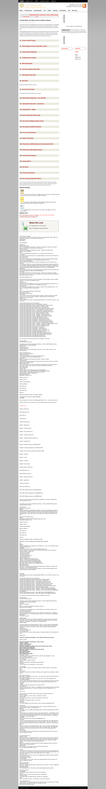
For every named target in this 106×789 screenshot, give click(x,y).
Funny (48, 15)
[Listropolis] (32, 5)
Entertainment (28, 10)
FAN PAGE (83, 30)
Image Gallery (45, 1)
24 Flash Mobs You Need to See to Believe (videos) (35, 20)
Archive (53, 1)
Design (21, 10)
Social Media (62, 10)
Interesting (54, 15)
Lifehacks (55, 10)
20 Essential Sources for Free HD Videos (28, 217)
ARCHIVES (77, 48)
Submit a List (29, 1)
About (36, 1)
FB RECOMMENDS (75, 30)
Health (49, 10)
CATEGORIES (64, 48)
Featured (42, 15)
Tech (69, 10)
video (37, 16)
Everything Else (38, 10)
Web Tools (74, 10)
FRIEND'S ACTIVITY (66, 30)
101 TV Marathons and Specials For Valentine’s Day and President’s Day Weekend (36, 215)
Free (45, 10)
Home (21, 1)
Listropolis (27, 787)
